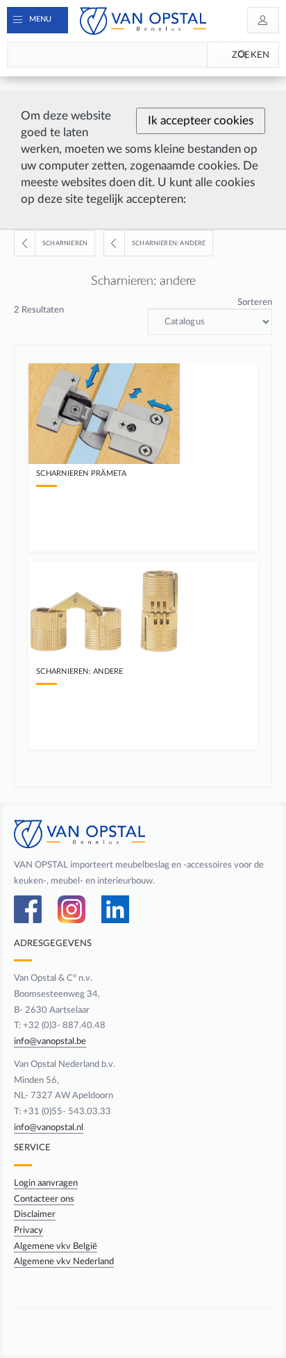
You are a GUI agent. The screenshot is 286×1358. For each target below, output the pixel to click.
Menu (40, 19)
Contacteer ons (44, 1199)
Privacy (28, 1230)
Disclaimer (35, 1214)
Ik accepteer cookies (200, 120)
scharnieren (64, 243)
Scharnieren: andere (169, 243)
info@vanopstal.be (50, 1041)
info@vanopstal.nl (48, 1127)
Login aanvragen (46, 1183)
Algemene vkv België (55, 1246)
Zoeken (251, 55)
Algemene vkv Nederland (64, 1261)
